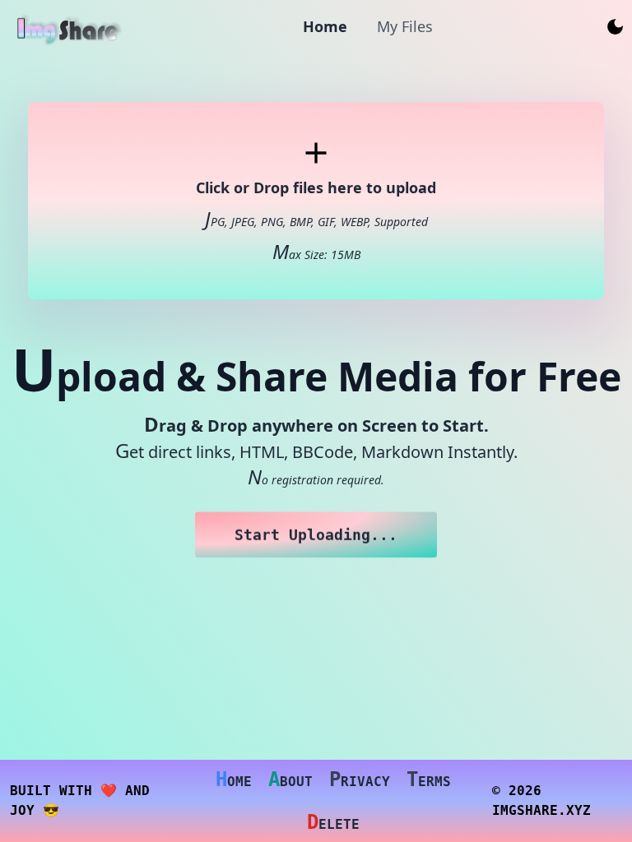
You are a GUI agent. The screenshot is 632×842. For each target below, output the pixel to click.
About (290, 779)
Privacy (359, 779)
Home (234, 779)
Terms (429, 779)
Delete (333, 822)
